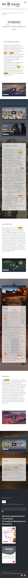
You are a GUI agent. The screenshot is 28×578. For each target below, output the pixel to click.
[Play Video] (14, 89)
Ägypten (12, 53)
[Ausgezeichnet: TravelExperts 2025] (9, 527)
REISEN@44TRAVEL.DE (19, 573)
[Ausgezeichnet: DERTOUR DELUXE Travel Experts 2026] (9, 546)
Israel (5, 53)
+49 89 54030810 (7, 573)
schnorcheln (7, 469)
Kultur (22, 168)
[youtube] (22, 575)
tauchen (16, 467)
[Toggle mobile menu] (25, 2)
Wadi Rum (6, 380)
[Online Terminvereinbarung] (25, 575)
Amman (20, 152)
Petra (5, 318)
